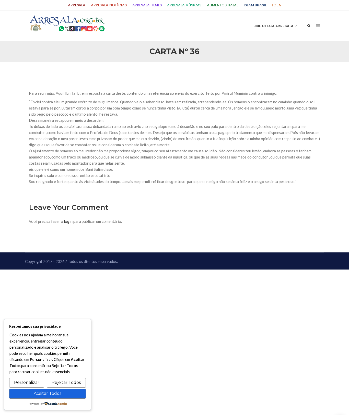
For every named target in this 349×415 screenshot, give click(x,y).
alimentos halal (222, 5)
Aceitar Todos (47, 393)
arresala (76, 5)
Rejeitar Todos (66, 382)
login (68, 221)
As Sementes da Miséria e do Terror (78, 74)
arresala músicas (184, 5)
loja (276, 5)
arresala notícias (109, 5)
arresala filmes (147, 5)
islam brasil (255, 5)
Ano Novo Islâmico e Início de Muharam (225, 74)
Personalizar (26, 382)
